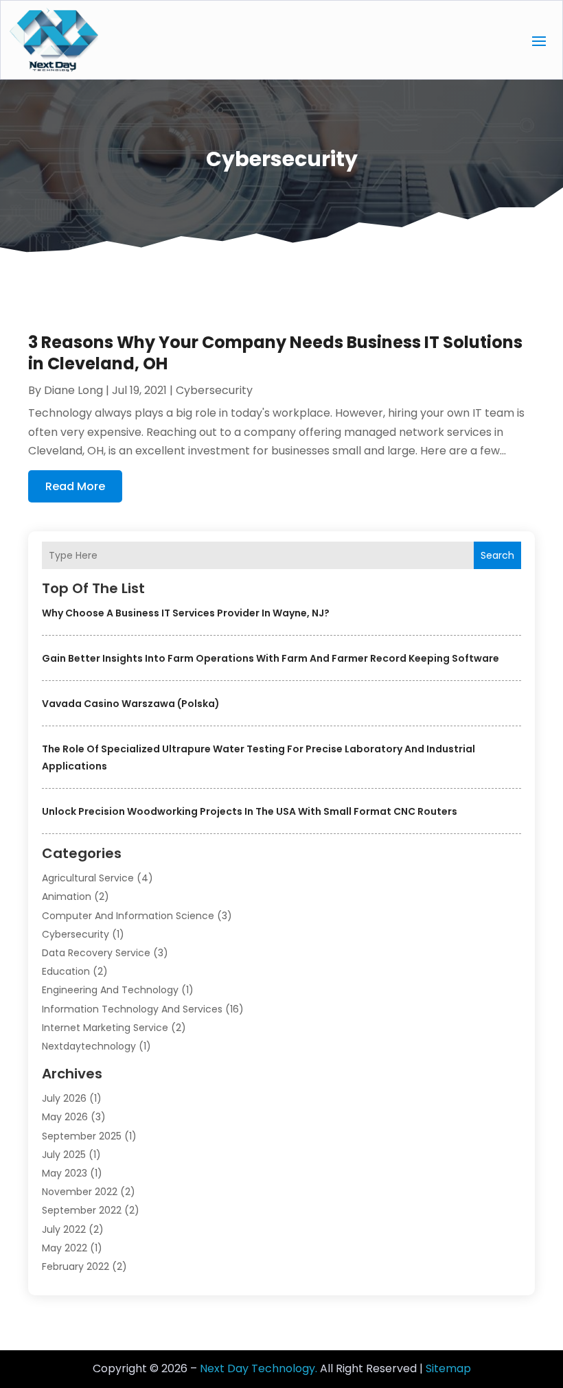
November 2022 (79, 1192)
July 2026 (64, 1098)
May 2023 (64, 1173)
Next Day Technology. (258, 1368)
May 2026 (65, 1117)
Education (66, 971)
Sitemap (448, 1368)
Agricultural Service (88, 878)
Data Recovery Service (96, 953)
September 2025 (82, 1136)
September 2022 (82, 1210)
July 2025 (64, 1154)
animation (66, 896)
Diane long (73, 390)
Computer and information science (128, 916)
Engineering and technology (110, 990)
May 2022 (64, 1248)
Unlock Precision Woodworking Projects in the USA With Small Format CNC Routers (249, 811)
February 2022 (75, 1266)
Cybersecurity (75, 934)
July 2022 (64, 1229)
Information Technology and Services (132, 1009)
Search (497, 555)
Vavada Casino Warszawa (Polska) (131, 703)
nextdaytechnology (89, 1046)
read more (75, 486)
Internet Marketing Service (105, 1027)
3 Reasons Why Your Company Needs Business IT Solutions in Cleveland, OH (275, 353)
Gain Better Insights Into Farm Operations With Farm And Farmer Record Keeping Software (270, 658)
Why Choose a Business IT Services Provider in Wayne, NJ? (186, 613)
